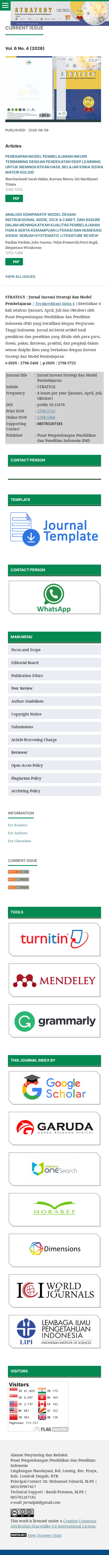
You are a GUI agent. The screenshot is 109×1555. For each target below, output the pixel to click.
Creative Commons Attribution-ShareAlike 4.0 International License (53, 1523)
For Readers (18, 825)
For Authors (18, 833)
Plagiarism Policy (26, 778)
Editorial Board (25, 662)
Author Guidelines (27, 701)
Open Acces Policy (27, 765)
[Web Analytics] (18, 1535)
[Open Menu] (5, 5)
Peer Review (22, 688)
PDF (16, 198)
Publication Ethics (27, 675)
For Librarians (19, 840)
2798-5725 (46, 410)
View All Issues (20, 276)
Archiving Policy (25, 790)
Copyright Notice (26, 714)
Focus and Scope (25, 649)
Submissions (22, 726)
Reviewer (19, 752)
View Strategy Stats (44, 1535)
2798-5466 (46, 417)
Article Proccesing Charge (34, 739)
